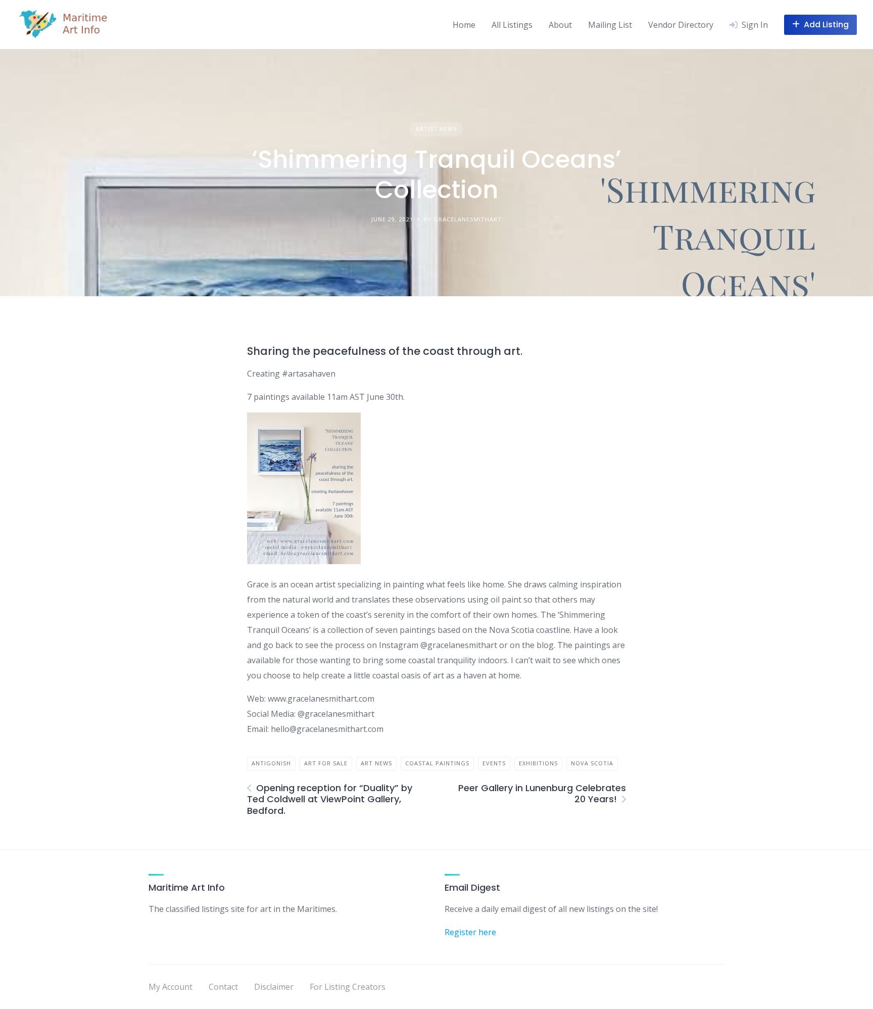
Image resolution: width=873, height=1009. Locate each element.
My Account (170, 986)
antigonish (271, 763)
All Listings (512, 24)
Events (494, 763)
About (560, 24)
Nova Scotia (592, 763)
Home (464, 24)
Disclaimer (274, 986)
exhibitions (538, 763)
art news (376, 763)
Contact (223, 986)
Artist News (436, 128)
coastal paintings (437, 763)
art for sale (326, 763)
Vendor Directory (680, 24)
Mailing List (610, 24)
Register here (470, 932)
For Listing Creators (347, 986)
